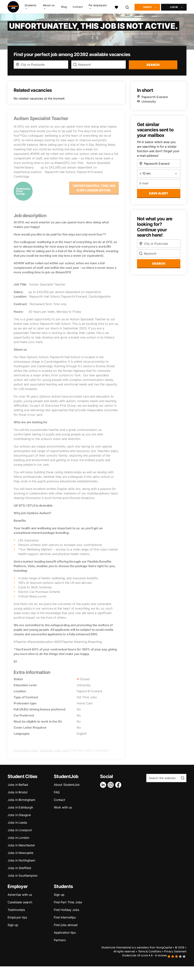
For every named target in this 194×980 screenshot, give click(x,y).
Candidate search (20, 902)
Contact (78, 6)
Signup (147, 7)
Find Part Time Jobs (68, 902)
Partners (60, 940)
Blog (64, 6)
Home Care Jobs (25, 750)
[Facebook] (119, 785)
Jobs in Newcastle (20, 853)
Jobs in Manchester (21, 845)
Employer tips (17, 917)
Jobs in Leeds (17, 822)
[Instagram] (111, 785)
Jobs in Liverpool (20, 830)
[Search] (127, 7)
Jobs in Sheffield (19, 868)
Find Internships (65, 917)
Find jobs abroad (65, 925)
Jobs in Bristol (17, 792)
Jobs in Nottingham (21, 860)
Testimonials (16, 910)
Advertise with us (20, 895)
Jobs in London (18, 838)
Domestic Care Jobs (54, 750)
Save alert (158, 193)
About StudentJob (67, 785)
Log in (174, 7)
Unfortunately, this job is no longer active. (94, 188)
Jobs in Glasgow (19, 815)
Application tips (65, 932)
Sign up (13, 925)
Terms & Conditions (149, 951)
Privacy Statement (175, 951)
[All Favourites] (116, 7)
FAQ (56, 792)
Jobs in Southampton (23, 875)
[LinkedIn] (104, 785)
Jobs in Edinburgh (20, 807)
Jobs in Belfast (18, 785)
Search (153, 65)
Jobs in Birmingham (21, 800)
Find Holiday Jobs (66, 910)
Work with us (63, 807)
